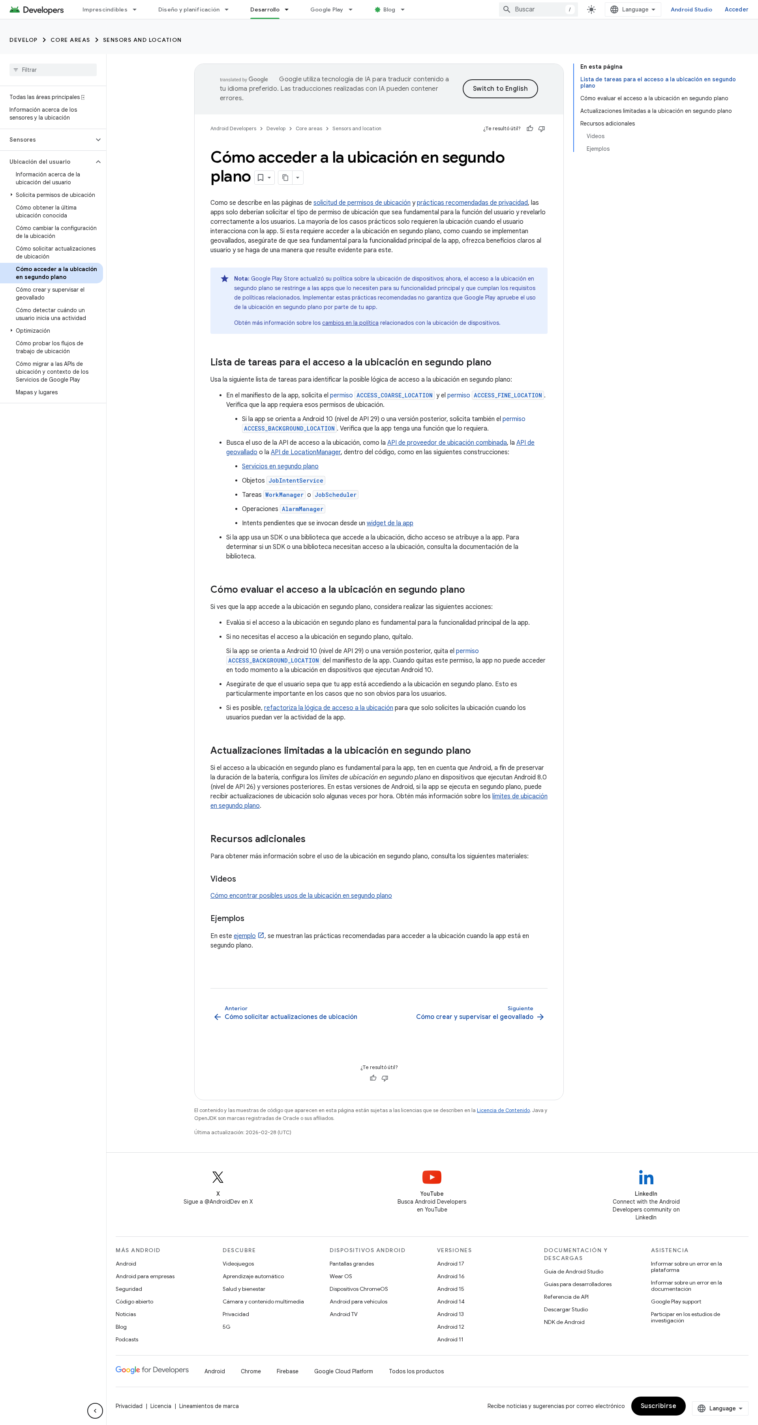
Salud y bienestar (244, 1288)
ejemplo (245, 936)
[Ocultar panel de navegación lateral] (95, 1411)
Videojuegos (238, 1263)
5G (227, 1326)
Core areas (70, 39)
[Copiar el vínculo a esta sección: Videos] (244, 879)
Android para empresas (145, 1276)
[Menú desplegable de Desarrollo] (290, 9)
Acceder (737, 9)
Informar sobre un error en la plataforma (686, 1266)
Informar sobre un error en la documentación (686, 1285)
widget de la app (390, 523)
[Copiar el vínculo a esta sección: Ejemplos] (252, 919)
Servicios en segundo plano (280, 466)
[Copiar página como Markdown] (285, 177)
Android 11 (450, 1339)
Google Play (326, 9)
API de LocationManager (306, 452)
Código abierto (134, 1301)
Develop (23, 39)
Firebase (287, 1371)
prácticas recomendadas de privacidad (472, 203)
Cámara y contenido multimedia (263, 1301)
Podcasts (127, 1339)
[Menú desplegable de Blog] (406, 9)
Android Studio (692, 9)
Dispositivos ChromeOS (359, 1288)
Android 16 (451, 1276)
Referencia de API (566, 1296)
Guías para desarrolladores (578, 1284)
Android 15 (450, 1288)
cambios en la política (350, 322)
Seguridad (129, 1288)
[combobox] (538, 9)
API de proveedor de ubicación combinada (447, 443)
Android (126, 1263)
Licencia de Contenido (503, 1110)
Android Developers (233, 128)
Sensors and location (142, 39)
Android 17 (450, 1263)
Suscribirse (659, 1406)
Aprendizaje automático (253, 1276)
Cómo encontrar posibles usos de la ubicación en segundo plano (301, 896)
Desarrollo (265, 9)
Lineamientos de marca (209, 1406)
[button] (47, 139)
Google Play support (676, 1301)
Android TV (344, 1314)
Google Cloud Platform (343, 1371)
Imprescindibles (105, 9)
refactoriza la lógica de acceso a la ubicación (328, 708)
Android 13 (450, 1314)
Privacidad (236, 1314)
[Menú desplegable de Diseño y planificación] (230, 9)
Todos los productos (416, 1371)
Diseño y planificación (189, 9)
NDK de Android (564, 1322)
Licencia (160, 1406)
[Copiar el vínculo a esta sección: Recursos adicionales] (313, 840)
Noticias (126, 1314)
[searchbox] (53, 70)
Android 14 (451, 1301)
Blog (389, 9)
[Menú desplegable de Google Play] (354, 9)
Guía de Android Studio (573, 1271)
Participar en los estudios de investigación (685, 1317)
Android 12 (450, 1326)
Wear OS (341, 1276)
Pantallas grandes (352, 1263)
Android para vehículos (358, 1301)
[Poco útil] (542, 129)
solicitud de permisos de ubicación (362, 203)
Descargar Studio (566, 1309)
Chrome (251, 1371)
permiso (381, 395)
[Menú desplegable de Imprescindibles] (138, 9)
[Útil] (530, 129)
